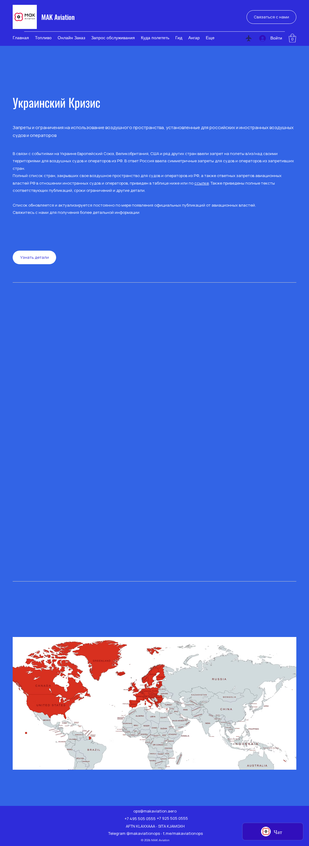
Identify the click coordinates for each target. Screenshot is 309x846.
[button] (292, 38)
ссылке (201, 183)
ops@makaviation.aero (155, 811)
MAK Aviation (58, 17)
